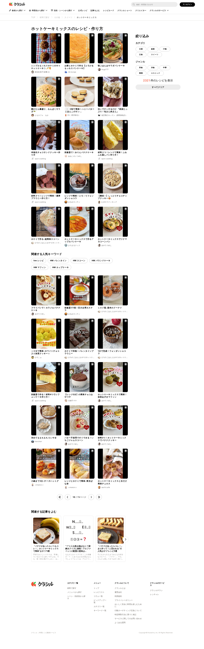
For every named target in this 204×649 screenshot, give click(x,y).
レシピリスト (99, 592)
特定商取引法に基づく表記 (125, 614)
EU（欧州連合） (74, 115)
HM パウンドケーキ (101, 260)
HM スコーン (79, 260)
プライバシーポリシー (124, 600)
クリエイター (140, 10)
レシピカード (108, 10)
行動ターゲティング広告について (128, 610)
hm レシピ (39, 260)
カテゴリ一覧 (99, 606)
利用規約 (118, 596)
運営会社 (118, 592)
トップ (96, 588)
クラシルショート (124, 10)
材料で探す (71, 588)
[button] (126, 539)
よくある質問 (120, 622)
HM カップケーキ (60, 267)
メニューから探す (74, 592)
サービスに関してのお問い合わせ (128, 618)
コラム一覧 (98, 596)
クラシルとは (120, 588)
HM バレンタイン (58, 260)
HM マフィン (40, 267)
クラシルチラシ (156, 590)
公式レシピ (82, 10)
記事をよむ (95, 10)
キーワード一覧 (100, 610)
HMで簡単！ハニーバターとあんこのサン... (79, 110)
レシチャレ (154, 594)
